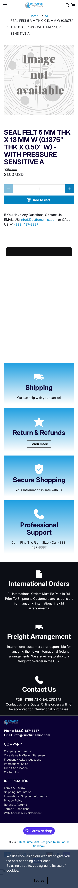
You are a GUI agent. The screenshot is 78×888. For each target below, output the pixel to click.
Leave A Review (14, 787)
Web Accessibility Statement (23, 813)
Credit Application (16, 768)
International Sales (16, 763)
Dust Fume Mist (29, 842)
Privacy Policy (13, 800)
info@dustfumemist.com (32, 735)
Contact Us (11, 772)
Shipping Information (17, 792)
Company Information (18, 751)
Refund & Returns (15, 804)
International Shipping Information (26, 796)
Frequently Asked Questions (22, 759)
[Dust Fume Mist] (39, 5)
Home (33, 15)
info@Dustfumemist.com (39, 220)
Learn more (39, 444)
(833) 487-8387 (26, 224)
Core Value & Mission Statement (25, 755)
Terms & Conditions (16, 808)
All (47, 15)
